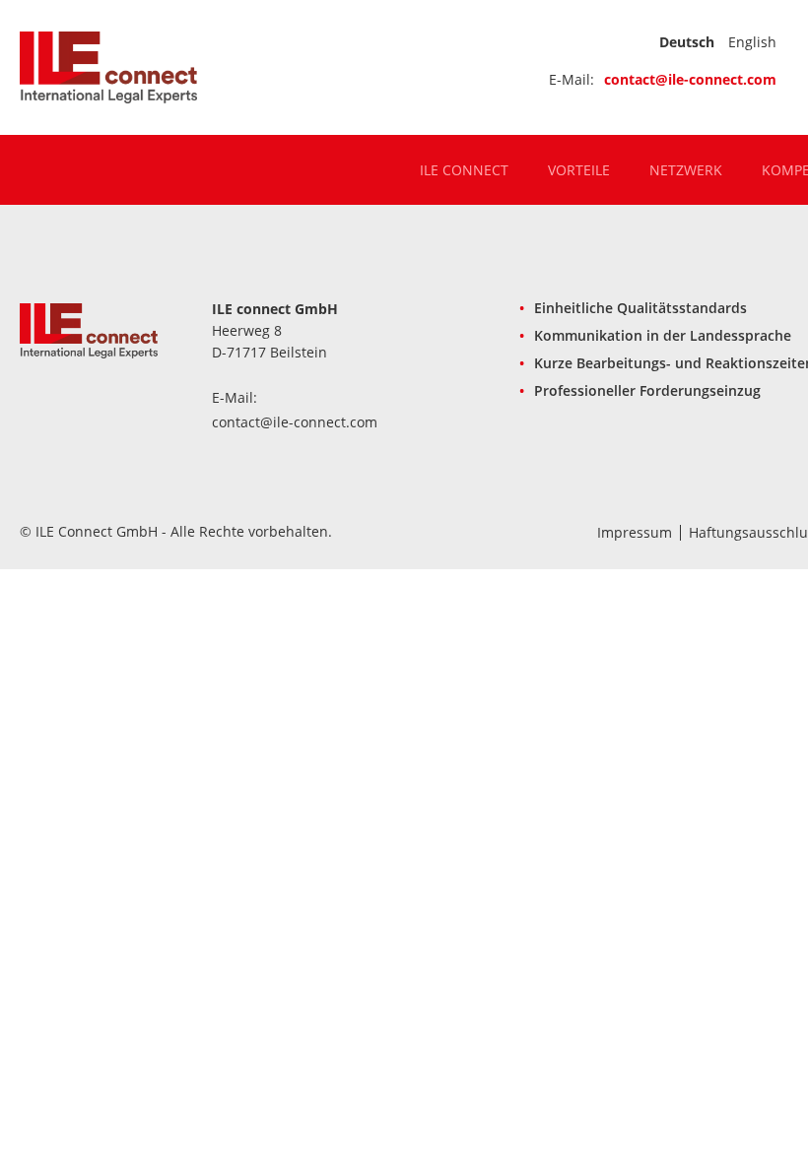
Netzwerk (685, 170)
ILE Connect (464, 170)
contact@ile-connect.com (690, 80)
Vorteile (579, 170)
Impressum (634, 532)
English (752, 41)
